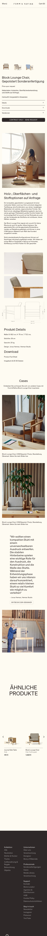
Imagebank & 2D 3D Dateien (13, 361)
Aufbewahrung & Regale (11, 863)
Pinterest (27, 915)
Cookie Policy (29, 898)
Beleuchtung (9, 867)
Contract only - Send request (23, 120)
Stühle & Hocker (10, 855)
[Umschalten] (42, 103)
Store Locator (29, 886)
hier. (26, 456)
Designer (27, 855)
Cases (26, 869)
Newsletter (28, 909)
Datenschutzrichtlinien (33, 901)
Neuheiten (8, 853)
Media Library (29, 872)
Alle (5, 850)
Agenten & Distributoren (29, 891)
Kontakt (27, 883)
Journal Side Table (10, 751)
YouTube (27, 918)
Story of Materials (31, 858)
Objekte (7, 870)
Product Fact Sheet (10, 357)
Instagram (28, 912)
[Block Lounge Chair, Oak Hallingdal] (34, 737)
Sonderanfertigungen (32, 867)
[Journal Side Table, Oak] (12, 737)
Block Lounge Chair (32, 751)
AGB (25, 895)
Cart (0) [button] (42, 4)
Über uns (27, 850)
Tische (7, 858)
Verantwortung (30, 853)
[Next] (43, 742)
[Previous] (3, 742)
